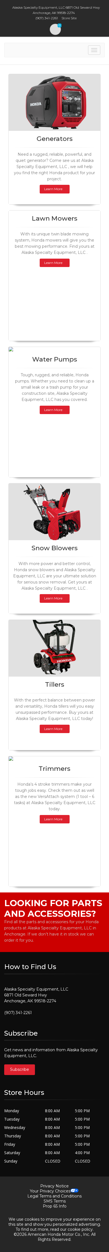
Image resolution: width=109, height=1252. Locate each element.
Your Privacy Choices (50, 1191)
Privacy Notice (54, 1186)
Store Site (69, 18)
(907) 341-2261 (18, 1012)
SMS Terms (55, 1201)
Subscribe (19, 1069)
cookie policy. (81, 1229)
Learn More (53, 189)
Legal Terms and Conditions (54, 1196)
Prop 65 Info (55, 1206)
